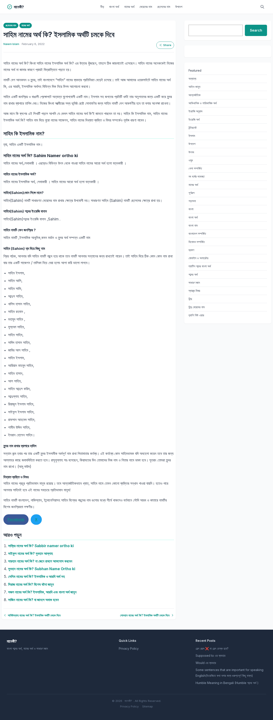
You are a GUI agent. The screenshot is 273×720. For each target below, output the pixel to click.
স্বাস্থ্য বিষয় (194, 290)
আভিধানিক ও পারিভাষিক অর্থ (203, 103)
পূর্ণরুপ (192, 193)
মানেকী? (128, 701)
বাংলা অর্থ (114, 7)
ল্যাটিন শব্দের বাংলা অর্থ (200, 266)
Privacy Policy (129, 648)
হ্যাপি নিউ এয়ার (196, 315)
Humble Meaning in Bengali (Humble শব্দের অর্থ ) (227, 683)
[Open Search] (262, 7)
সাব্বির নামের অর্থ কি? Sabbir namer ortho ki (41, 546)
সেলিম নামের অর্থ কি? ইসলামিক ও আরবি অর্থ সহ (36, 576)
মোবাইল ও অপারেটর (198, 258)
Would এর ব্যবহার (206, 663)
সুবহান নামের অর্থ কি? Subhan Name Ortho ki (41, 569)
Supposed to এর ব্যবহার (210, 655)
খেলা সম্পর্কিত (195, 168)
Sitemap (147, 706)
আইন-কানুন (194, 86)
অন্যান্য (192, 78)
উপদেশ (178, 7)
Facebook (16, 519)
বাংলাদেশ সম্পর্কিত (197, 233)
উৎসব (191, 152)
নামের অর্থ (129, 7)
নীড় (102, 7)
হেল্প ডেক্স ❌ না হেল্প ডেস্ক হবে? (212, 648)
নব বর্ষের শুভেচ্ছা (197, 176)
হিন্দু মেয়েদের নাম (197, 307)
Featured (195, 70)
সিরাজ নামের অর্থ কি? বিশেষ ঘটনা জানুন (31, 584)
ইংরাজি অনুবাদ (195, 111)
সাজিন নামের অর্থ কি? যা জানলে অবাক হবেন (33, 600)
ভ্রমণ (191, 250)
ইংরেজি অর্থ (194, 119)
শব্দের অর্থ (193, 274)
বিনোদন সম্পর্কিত (197, 242)
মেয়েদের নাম (145, 7)
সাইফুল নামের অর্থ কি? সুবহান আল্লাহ (30, 553)
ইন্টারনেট (193, 127)
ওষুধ (191, 160)
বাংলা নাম (193, 225)
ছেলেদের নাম (163, 7)
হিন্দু (190, 299)
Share (167, 45)
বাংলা (191, 209)
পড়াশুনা (192, 201)
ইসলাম (192, 135)
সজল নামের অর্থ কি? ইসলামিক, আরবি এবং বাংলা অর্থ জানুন (42, 592)
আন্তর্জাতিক (194, 95)
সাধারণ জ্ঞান (194, 282)
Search (256, 30)
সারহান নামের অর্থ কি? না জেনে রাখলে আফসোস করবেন (40, 561)
